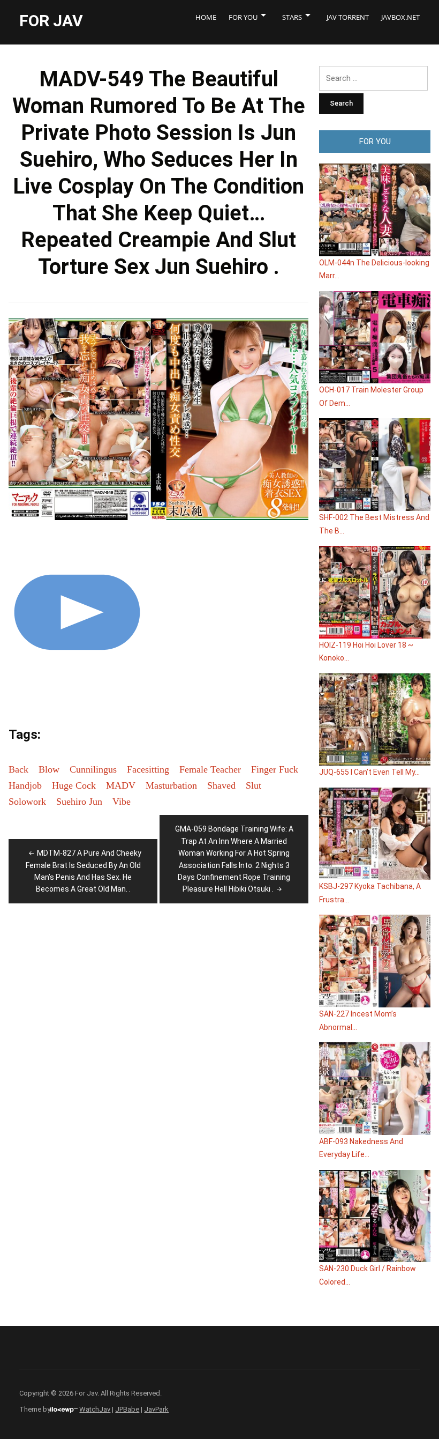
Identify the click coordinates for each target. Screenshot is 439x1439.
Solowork (27, 801)
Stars (292, 17)
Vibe (121, 801)
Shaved (221, 785)
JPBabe (127, 1409)
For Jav (51, 20)
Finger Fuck (274, 769)
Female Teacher (210, 769)
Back (18, 769)
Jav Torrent (348, 17)
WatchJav (94, 1409)
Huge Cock (74, 785)
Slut (253, 785)
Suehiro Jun (79, 801)
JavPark (156, 1409)
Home (205, 17)
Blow (49, 769)
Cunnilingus (93, 769)
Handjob (25, 785)
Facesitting (148, 769)
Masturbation (171, 785)
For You (243, 17)
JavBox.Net (400, 17)
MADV (120, 785)
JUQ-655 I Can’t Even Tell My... (369, 772)
